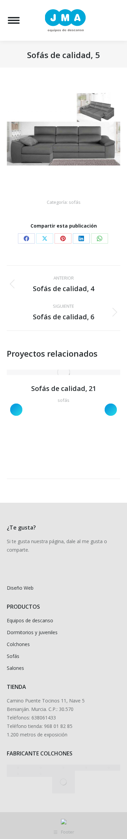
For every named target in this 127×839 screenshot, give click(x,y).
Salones (15, 668)
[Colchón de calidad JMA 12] (18, 768)
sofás (75, 202)
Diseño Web (20, 588)
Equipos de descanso (30, 620)
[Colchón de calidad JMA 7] (18, 774)
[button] (16, 410)
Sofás (13, 656)
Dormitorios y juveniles (32, 632)
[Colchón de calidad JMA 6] (40, 774)
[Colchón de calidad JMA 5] (63, 782)
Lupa (54, 372)
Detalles (72, 372)
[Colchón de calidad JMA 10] (63, 768)
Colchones (18, 644)
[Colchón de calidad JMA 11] (40, 768)
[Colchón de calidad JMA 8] (109, 768)
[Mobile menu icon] (14, 20)
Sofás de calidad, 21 (63, 388)
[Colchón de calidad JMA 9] (86, 768)
